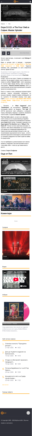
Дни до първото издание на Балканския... (15, 353)
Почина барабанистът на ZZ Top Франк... (17, 369)
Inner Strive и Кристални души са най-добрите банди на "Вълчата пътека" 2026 (15, 208)
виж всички (5, 384)
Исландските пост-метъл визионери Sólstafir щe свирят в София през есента (16, 12)
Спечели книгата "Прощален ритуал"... (15, 345)
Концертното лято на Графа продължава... (15, 377)
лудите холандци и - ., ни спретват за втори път (16, 100)
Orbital (5, 256)
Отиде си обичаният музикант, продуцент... (16, 361)
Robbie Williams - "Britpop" (10, 323)
